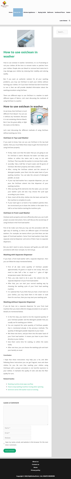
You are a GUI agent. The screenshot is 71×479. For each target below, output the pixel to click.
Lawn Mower (63, 20)
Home (10, 12)
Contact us (35, 464)
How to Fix (17, 12)
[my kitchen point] (5, 4)
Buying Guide (42, 12)
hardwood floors (60, 12)
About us (35, 461)
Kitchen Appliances (29, 12)
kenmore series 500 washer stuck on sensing (23, 390)
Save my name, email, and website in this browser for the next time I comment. (26, 443)
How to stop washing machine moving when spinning (25, 387)
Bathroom (50, 12)
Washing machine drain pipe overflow (20, 384)
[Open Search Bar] (69, 20)
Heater (68, 12)
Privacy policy (35, 470)
